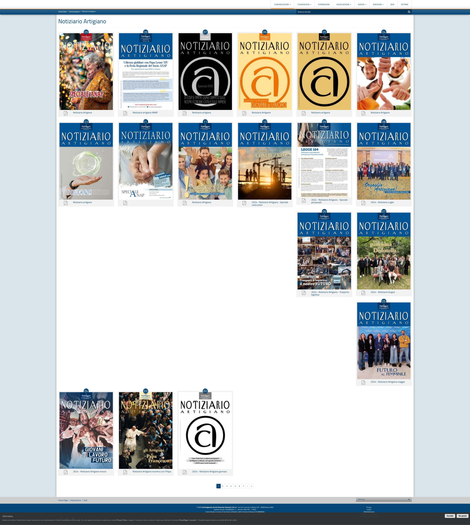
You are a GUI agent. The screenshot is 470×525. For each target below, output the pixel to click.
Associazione (343, 4)
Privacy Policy (122, 520)
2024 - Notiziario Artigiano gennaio (209, 471)
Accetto (450, 516)
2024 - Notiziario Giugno (383, 292)
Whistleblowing (369, 512)
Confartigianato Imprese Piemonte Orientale (67, 4)
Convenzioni (303, 4)
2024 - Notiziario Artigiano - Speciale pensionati (329, 201)
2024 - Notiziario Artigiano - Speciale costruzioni (270, 203)
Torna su (361, 499)
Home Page (62, 11)
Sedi (392, 4)
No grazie (463, 516)
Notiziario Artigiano (82, 112)
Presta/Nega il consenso (187, 520)
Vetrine (404, 4)
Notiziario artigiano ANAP (145, 112)
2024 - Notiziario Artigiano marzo (89, 471)
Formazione (324, 4)
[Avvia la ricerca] (409, 11)
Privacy (368, 507)
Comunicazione (281, 4)
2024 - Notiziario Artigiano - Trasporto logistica (330, 293)
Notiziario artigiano (201, 112)
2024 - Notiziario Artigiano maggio (388, 381)
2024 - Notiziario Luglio (382, 202)
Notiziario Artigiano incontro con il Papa (152, 471)
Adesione (377, 4)
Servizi (361, 4)
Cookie (369, 509)
